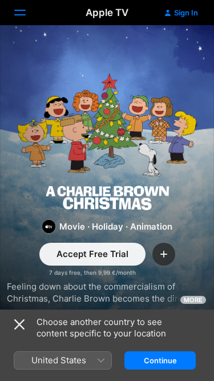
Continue (160, 360)
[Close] (19, 324)
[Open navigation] (26, 12)
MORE (193, 300)
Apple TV (107, 12)
